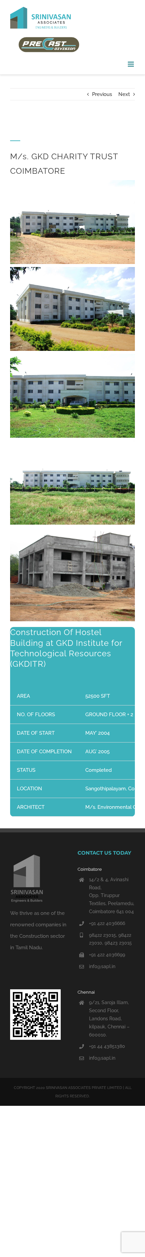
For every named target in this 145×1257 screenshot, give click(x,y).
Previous (102, 94)
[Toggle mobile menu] (131, 64)
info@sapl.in (102, 966)
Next (124, 94)
